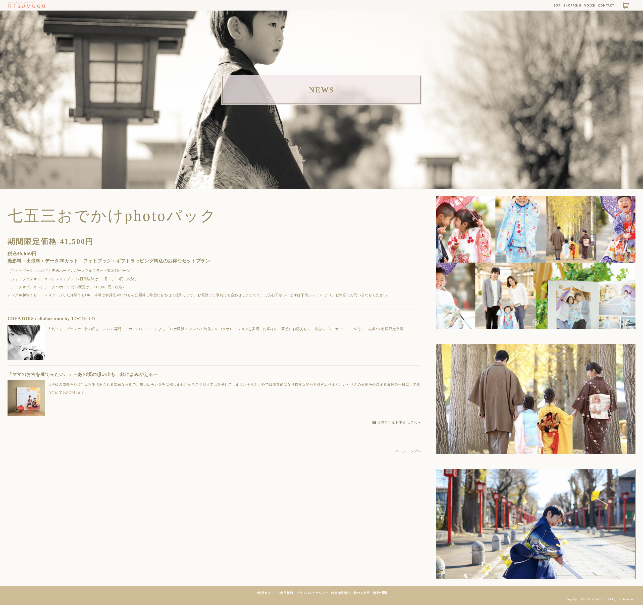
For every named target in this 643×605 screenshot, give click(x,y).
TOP (557, 5)
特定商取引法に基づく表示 (350, 593)
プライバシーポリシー (312, 593)
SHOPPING (572, 5)
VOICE (589, 5)
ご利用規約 (285, 593)
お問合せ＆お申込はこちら (399, 422)
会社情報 (380, 592)
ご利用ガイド (264, 593)
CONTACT (606, 5)
